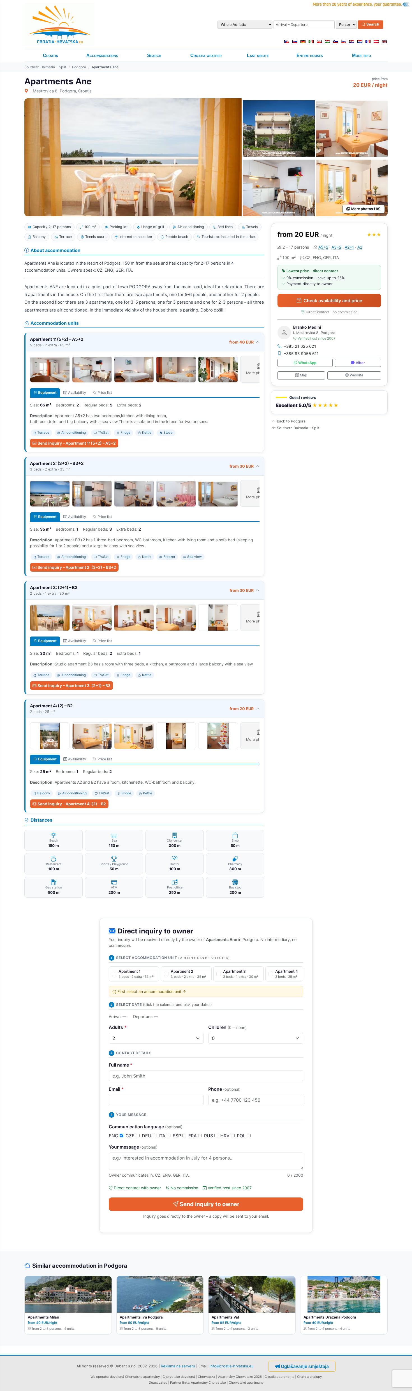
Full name (121, 1065)
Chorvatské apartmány (246, 1383)
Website (356, 375)
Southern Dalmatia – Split (45, 67)
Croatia (50, 55)
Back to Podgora (291, 421)
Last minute (258, 55)
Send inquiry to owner (209, 1204)
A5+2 (323, 247)
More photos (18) (366, 209)
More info (361, 55)
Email (116, 1089)
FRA (193, 1135)
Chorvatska (206, 1377)
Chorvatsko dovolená (179, 1377)
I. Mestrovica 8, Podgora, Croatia (60, 90)
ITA (163, 1135)
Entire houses (310, 55)
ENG (114, 1135)
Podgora (79, 67)
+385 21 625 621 (300, 346)
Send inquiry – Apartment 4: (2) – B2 (72, 803)
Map (303, 375)
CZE (131, 1135)
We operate (99, 1377)
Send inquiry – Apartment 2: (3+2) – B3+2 (77, 567)
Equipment (47, 392)
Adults (118, 1027)
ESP (177, 1135)
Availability (77, 392)
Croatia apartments (279, 1377)
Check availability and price (333, 300)
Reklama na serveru (178, 1366)
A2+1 (349, 247)
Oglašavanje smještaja (305, 1366)
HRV (225, 1135)
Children (227, 1027)
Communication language (145, 1126)
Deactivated (158, 1383)
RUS (209, 1135)
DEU (147, 1135)
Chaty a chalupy (309, 1377)
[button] (329, 402)
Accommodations (102, 55)
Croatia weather (206, 55)
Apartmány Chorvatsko (208, 1383)
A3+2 (336, 247)
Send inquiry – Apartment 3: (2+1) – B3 (74, 685)
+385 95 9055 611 (301, 353)
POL (242, 1135)
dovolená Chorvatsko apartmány (135, 1377)
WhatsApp (307, 363)
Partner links (179, 1383)
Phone (224, 1089)
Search (372, 24)
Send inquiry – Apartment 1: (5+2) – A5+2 (77, 443)
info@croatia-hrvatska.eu (232, 1366)
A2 (359, 247)
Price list (105, 392)
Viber (360, 363)
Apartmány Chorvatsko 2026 (240, 1377)
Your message (133, 1147)
